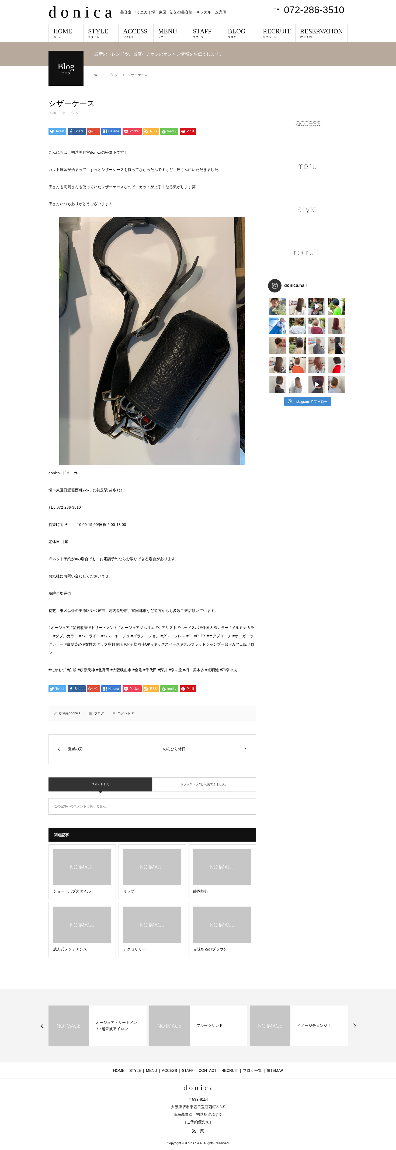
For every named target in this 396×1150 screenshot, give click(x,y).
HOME (62, 33)
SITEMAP (275, 1070)
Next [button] (354, 1025)
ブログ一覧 (252, 1070)
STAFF (202, 33)
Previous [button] (42, 1025)
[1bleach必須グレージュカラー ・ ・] (277, 365)
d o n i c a (80, 12)
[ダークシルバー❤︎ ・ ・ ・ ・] (336, 345)
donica (76, 713)
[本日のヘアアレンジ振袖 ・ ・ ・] (316, 306)
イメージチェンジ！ (213, 1025)
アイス (302, 1025)
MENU (167, 33)
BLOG (236, 33)
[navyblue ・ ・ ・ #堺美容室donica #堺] (336, 306)
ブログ (74, 113)
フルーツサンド (109, 1025)
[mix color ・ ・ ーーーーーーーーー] (316, 384)
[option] (97, 1026)
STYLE (98, 33)
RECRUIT (277, 33)
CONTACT (208, 1070)
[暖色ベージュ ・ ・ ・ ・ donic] (297, 365)
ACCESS (135, 33)
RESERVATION (321, 33)
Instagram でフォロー (310, 402)
